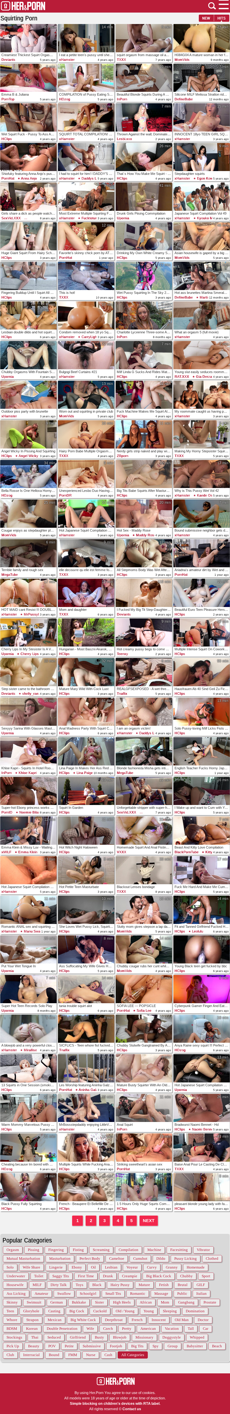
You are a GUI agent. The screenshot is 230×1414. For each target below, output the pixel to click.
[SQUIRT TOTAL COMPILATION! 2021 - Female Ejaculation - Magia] (86, 117)
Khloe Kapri (27, 773)
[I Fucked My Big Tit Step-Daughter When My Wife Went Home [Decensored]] (144, 593)
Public (182, 1293)
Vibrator (203, 1250)
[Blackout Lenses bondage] (144, 870)
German (56, 1302)
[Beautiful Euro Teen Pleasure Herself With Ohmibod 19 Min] (201, 593)
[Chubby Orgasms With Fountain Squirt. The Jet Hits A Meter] (28, 355)
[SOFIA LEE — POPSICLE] (144, 989)
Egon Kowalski (208, 178)
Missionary (144, 1337)
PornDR (65, 495)
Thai (34, 1337)
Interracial (31, 1355)
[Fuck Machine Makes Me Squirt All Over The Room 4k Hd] (144, 395)
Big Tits (137, 1346)
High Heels (122, 1302)
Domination (195, 1311)
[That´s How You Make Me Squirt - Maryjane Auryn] (144, 157)
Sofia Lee (143, 1010)
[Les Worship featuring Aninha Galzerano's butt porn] (86, 1068)
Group (173, 1346)
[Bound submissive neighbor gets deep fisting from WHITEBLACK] (201, 513)
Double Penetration (62, 1328)
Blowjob (119, 1337)
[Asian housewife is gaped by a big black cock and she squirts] (201, 236)
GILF (201, 1285)
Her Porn (23, 6)
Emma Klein (27, 852)
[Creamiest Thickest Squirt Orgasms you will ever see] (28, 38)
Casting (54, 1311)
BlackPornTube (187, 852)
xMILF (6, 852)
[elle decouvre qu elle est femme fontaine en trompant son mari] (86, 553)
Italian (201, 1293)
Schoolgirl (88, 1293)
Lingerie (56, 1267)
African (146, 1302)
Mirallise (30, 1050)
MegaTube (9, 574)
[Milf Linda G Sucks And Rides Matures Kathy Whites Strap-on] (144, 355)
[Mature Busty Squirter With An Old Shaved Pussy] (144, 1068)
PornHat (7, 178)
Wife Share (31, 1267)
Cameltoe (116, 1258)
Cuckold (100, 1311)
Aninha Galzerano (92, 1090)
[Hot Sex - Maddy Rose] (144, 513)
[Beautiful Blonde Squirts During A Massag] (144, 78)
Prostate (209, 1302)
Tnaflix (122, 693)
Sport (206, 1276)
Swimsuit (34, 1302)
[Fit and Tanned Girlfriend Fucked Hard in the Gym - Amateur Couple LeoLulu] (201, 910)
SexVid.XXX (11, 218)
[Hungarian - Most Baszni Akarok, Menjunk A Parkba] (86, 632)
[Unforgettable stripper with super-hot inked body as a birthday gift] (144, 791)
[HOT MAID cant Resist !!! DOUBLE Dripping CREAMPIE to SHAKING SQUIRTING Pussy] (28, 593)
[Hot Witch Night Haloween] (86, 830)
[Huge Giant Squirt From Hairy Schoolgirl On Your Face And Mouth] (28, 236)
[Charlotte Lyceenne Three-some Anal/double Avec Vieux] (144, 315)
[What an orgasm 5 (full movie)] (201, 315)
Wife (90, 1328)
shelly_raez (30, 693)
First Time (86, 1276)
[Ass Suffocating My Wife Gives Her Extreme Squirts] (86, 949)
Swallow (64, 1293)
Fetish (164, 1285)
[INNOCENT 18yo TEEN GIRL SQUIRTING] (201, 117)
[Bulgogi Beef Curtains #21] (86, 355)
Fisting (78, 1250)
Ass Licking (16, 1293)
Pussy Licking (185, 1258)
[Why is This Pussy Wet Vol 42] (201, 474)
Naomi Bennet (202, 1129)
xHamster (67, 60)
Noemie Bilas (29, 812)
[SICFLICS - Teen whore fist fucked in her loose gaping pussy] (86, 1029)
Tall (191, 1328)
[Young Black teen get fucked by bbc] (201, 949)
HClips (6, 139)
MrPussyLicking (36, 614)
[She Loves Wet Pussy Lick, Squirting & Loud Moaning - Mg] (86, 910)
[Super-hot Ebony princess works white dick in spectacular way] (28, 791)
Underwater (16, 1276)
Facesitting (179, 1250)
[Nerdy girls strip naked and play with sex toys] (144, 434)
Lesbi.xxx (124, 139)
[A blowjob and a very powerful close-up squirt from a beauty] (28, 1029)
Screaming (101, 1250)
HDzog (64, 99)
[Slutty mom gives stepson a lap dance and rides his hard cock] (144, 910)
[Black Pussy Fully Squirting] (28, 1187)
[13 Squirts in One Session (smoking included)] (28, 1068)
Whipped (197, 1337)
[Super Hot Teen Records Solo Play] (28, 989)
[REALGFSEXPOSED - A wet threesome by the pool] (144, 672)
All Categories (132, 1355)
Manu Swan (32, 931)
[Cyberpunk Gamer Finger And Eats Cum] (201, 989)
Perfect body (90, 1258)
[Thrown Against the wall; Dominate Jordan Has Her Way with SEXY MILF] (144, 117)
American (148, 1328)
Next (149, 1220)
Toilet (38, 1276)
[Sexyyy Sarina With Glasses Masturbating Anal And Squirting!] (28, 712)
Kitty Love (212, 852)
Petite (69, 1346)
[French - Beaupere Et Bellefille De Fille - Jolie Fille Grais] (86, 1187)
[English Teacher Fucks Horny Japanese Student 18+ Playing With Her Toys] (201, 751)
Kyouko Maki (206, 218)
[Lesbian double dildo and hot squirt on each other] (28, 315)
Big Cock (76, 1311)
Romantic (137, 1293)
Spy (156, 1346)
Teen (10, 1311)
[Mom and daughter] (86, 593)
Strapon (32, 1320)
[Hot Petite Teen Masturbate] (86, 870)
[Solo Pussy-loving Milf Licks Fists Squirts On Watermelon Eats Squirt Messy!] (201, 712)
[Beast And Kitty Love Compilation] (201, 830)
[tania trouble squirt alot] (86, 989)
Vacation (172, 1328)
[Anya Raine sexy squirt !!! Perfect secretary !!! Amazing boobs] (201, 1029)
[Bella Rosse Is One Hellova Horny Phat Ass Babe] (28, 474)
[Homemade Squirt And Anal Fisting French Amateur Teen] (144, 830)
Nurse (90, 1355)
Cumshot (140, 1258)
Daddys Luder (92, 178)
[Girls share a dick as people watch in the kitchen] (28, 197)
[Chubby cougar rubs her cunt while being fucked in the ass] (144, 949)
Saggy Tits (60, 1276)
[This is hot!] (86, 276)
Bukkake (79, 1302)
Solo (10, 1267)
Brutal (183, 1285)
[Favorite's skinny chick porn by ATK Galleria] (86, 236)
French (137, 1320)
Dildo (160, 1258)
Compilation (128, 1250)
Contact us (131, 1409)
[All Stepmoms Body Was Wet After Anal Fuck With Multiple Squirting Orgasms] (144, 553)
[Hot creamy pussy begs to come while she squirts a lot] (144, 632)
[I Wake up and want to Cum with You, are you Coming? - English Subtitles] (201, 791)
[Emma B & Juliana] (28, 78)
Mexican (55, 1320)
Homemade (196, 1267)
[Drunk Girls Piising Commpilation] (144, 197)
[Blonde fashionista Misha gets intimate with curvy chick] (144, 751)
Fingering (56, 1250)
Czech (108, 1328)
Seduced (54, 1337)
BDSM (12, 1328)
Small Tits (113, 1293)
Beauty (33, 1346)
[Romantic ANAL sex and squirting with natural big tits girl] (28, 910)
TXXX (121, 60)
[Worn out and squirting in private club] (86, 395)
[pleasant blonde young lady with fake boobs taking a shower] (201, 1187)
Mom (165, 1302)
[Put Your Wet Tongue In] (28, 949)
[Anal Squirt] (144, 1108)
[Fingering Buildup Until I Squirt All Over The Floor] (28, 276)
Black (97, 1285)
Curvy (152, 1267)
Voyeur (132, 1267)
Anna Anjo (28, 178)
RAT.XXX (182, 376)
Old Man (182, 1320)
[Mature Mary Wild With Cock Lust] (86, 672)
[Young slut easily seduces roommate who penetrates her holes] (201, 355)
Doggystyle (171, 1337)
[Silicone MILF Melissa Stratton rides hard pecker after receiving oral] (201, 78)
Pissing (33, 1250)
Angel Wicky (28, 456)
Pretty (126, 1328)
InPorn (122, 99)
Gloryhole (31, 1311)
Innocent (159, 1320)
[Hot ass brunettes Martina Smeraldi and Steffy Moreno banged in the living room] (201, 276)
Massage (161, 1293)
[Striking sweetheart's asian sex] (144, 1147)
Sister (99, 1302)
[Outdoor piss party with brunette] (28, 395)
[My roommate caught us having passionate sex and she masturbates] (201, 395)
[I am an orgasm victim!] (144, 712)
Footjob (116, 1346)
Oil (93, 1267)
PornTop (7, 99)
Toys (79, 1285)
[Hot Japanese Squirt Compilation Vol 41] (201, 1068)
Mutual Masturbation (23, 1258)
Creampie (129, 1276)
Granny (172, 1267)
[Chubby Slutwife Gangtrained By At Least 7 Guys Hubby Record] (144, 1029)
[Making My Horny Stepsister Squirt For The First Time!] (201, 434)
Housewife (15, 1285)
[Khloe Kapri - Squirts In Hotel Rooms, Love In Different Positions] (28, 751)
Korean (32, 1328)
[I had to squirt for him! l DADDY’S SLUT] (86, 157)
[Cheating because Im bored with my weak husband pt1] (28, 1147)
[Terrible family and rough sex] (28, 553)
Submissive (92, 1346)
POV (52, 1346)
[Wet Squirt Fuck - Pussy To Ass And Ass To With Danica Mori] (28, 117)
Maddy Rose (145, 535)
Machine (154, 1250)
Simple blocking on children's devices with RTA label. (115, 1403)
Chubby (186, 1276)
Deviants (8, 60)
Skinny (12, 1302)
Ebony (77, 1267)
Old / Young (125, 1311)
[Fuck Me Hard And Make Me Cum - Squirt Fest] (201, 870)
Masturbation (60, 1258)
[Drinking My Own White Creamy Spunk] (144, 236)
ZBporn (122, 456)
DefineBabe (184, 99)
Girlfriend (78, 1337)
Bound (54, 1355)
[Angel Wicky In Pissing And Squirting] (28, 434)
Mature (144, 1285)
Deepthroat (114, 1320)
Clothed (212, 1258)
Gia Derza (203, 376)
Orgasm (13, 1250)
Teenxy (122, 654)
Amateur (41, 1293)
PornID (6, 812)
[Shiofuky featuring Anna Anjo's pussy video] (28, 157)
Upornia (123, 218)
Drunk (108, 1276)
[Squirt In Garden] (86, 791)
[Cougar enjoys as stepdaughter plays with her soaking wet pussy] (28, 513)
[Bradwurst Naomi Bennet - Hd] (201, 1108)
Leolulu (197, 931)
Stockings (14, 1337)
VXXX (121, 852)
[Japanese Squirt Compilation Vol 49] (201, 197)
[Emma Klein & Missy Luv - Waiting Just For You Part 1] (28, 830)
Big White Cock (83, 1320)
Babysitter (195, 1346)
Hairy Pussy (120, 1285)
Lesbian (111, 1267)
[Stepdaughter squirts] (201, 157)
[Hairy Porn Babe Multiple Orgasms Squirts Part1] (86, 434)
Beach (217, 1346)
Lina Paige (84, 773)
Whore (12, 1320)
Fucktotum (89, 218)
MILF (37, 1285)
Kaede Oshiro (207, 495)
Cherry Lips (29, 654)
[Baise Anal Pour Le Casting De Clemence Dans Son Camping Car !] (201, 1147)
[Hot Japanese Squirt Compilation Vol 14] (28, 870)
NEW (206, 18)
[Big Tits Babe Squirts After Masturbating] (144, 474)
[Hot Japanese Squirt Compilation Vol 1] (86, 513)
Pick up (13, 1346)
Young (149, 1311)
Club (10, 1355)
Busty (99, 1337)
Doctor (203, 1320)
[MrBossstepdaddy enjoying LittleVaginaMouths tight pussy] (86, 1108)
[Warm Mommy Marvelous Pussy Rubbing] (28, 1108)
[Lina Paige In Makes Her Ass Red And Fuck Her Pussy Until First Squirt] (86, 751)
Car (205, 1328)
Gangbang (186, 1302)
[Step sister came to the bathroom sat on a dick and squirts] (28, 672)
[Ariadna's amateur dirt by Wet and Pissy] (201, 553)
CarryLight (89, 337)
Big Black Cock (158, 1276)
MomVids (182, 60)
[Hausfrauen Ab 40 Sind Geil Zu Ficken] (201, 672)
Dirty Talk (59, 1285)
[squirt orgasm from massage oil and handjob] (144, 38)
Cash (108, 1355)
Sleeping (170, 1311)
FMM (72, 1355)
